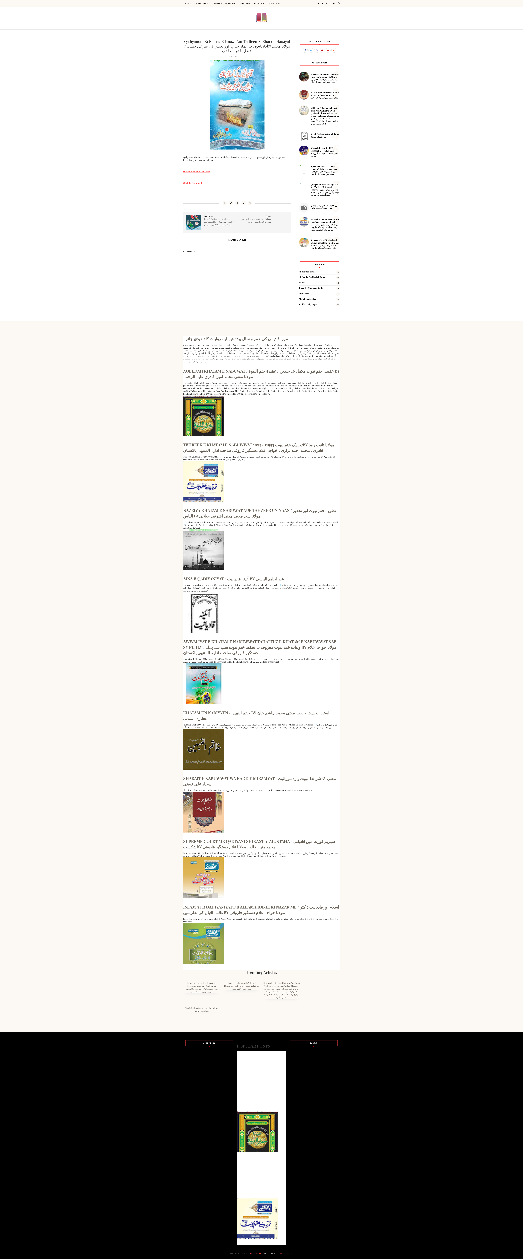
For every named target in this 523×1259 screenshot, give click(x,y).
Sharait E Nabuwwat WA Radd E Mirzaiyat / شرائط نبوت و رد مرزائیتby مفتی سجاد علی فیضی (325, 95)
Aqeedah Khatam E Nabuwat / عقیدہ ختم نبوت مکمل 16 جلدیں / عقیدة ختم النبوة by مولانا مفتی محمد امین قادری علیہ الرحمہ (324, 170)
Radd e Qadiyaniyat (308, 304)
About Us (259, 3)
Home (188, 3)
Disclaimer (244, 3)
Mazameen (304, 293)
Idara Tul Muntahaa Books (311, 288)
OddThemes (287, 1253)
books (302, 282)
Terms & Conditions (224, 3)
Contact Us (274, 3)
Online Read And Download (196, 171)
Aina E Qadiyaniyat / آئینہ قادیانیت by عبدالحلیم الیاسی (325, 135)
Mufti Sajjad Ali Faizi (308, 299)
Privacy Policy (202, 3)
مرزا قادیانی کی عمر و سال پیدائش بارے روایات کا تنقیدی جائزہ (324, 206)
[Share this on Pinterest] (237, 203)
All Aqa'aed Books (307, 271)
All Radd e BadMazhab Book (312, 277)
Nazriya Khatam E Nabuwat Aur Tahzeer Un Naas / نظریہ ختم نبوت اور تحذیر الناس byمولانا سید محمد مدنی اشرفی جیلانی (259, 513)
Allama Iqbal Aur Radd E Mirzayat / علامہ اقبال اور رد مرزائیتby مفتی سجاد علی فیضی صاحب (324, 152)
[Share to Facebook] (225, 203)
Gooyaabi (255, 1253)
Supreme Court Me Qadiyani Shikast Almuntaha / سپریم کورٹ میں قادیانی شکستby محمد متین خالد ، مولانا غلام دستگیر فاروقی (325, 244)
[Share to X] (231, 203)
